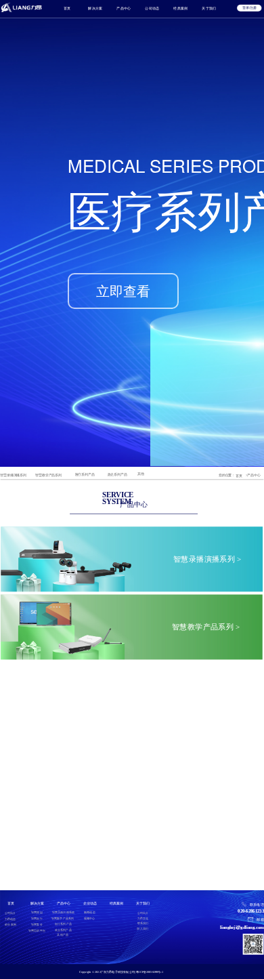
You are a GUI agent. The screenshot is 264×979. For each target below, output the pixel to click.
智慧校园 (37, 912)
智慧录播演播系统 (63, 912)
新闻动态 (89, 912)
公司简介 (10, 913)
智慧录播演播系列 (13, 475)
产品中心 (123, 8)
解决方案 (95, 8)
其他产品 (62, 934)
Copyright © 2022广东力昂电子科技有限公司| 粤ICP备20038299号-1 (120, 972)
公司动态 (152, 8)
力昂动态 (10, 919)
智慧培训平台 (36, 930)
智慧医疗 (37, 918)
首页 (67, 8)
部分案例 (10, 924)
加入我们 (142, 928)
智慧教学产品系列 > (206, 627)
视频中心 (89, 918)
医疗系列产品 (85, 474)
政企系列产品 (117, 474)
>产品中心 (253, 475)
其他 (140, 474)
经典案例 (180, 8)
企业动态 (89, 902)
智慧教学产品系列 (48, 474)
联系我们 (143, 923)
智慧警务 (37, 924)
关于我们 (209, 8)
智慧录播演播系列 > (207, 559)
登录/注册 (249, 7)
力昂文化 (143, 918)
